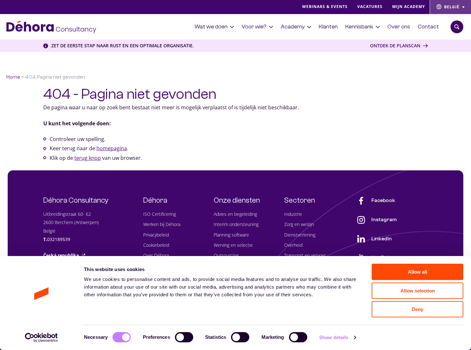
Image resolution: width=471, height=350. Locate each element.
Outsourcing (226, 255)
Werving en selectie (233, 245)
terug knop (87, 157)
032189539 (58, 239)
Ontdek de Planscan (395, 46)
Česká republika (61, 255)
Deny (417, 309)
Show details (333, 337)
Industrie (293, 214)
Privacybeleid (156, 235)
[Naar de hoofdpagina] (51, 26)
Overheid (293, 245)
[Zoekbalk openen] (456, 26)
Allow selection (418, 290)
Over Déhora (156, 255)
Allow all (417, 272)
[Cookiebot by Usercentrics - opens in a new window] (41, 337)
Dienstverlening (299, 235)
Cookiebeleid (156, 245)
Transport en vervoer (305, 255)
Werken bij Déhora (161, 224)
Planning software (231, 235)
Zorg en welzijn (299, 224)
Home (13, 77)
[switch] (184, 337)
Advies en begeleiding (235, 214)
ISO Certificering (159, 214)
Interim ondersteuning (236, 224)
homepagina (111, 148)
